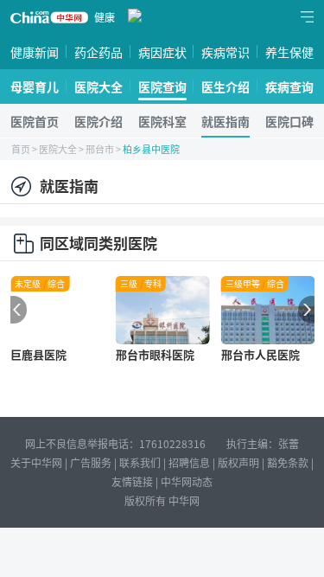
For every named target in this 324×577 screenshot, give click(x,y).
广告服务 (90, 462)
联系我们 (140, 462)
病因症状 (162, 52)
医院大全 (98, 86)
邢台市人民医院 (260, 354)
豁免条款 (287, 462)
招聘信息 (189, 462)
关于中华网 (36, 462)
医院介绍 (98, 121)
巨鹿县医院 (38, 354)
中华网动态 (187, 481)
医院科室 (162, 121)
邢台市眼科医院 (155, 354)
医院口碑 (289, 121)
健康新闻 (34, 52)
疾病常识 (225, 52)
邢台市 (100, 149)
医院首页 (34, 121)
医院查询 (162, 86)
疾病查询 (289, 86)
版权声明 (238, 462)
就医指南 (225, 121)
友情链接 (132, 481)
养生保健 (289, 52)
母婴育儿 (34, 86)
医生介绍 (225, 86)
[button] (14, 310)
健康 (104, 17)
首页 (20, 149)
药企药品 (98, 52)
